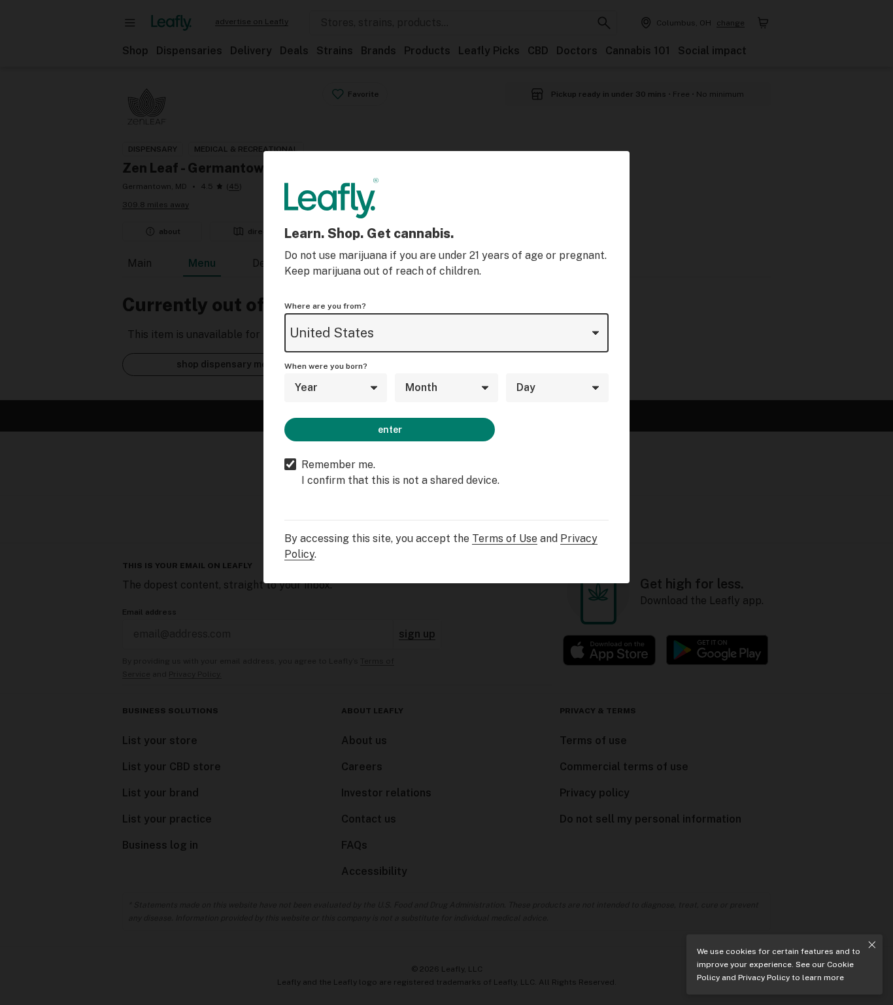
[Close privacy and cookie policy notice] (872, 945)
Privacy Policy (764, 977)
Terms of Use (504, 538)
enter (390, 429)
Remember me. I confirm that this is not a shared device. (400, 472)
